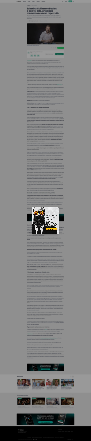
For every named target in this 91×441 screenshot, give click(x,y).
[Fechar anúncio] (58, 207)
